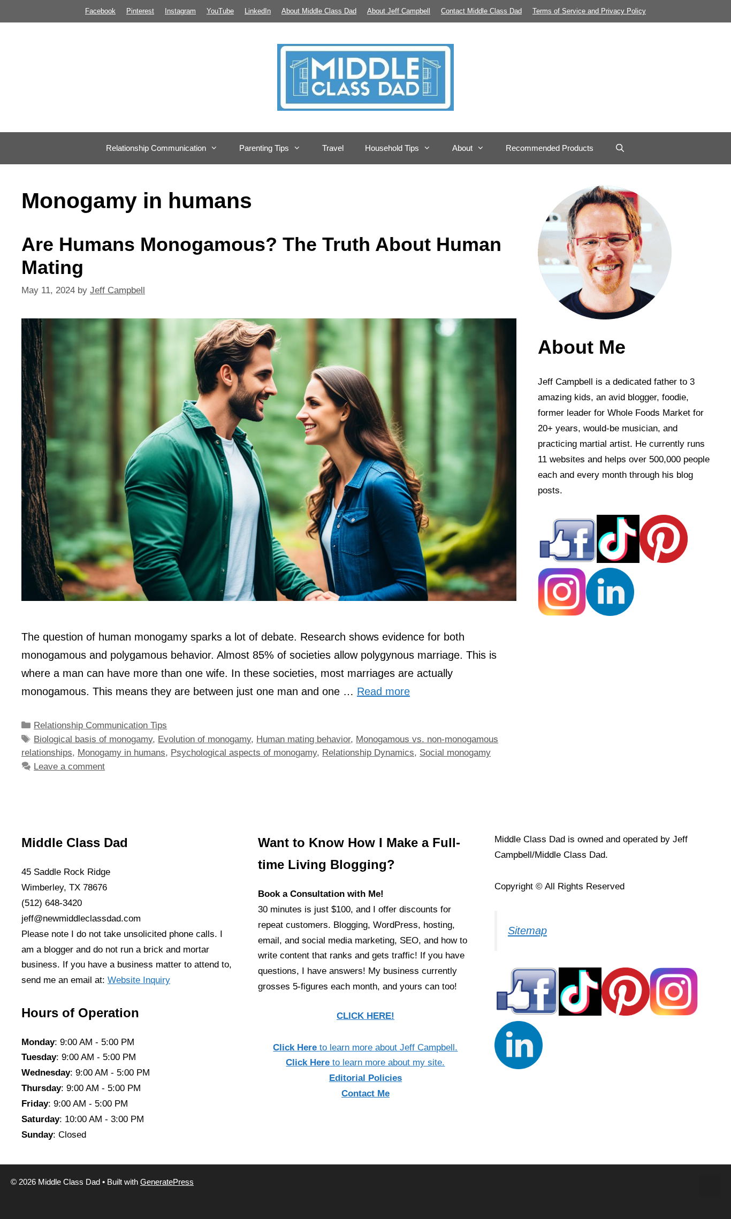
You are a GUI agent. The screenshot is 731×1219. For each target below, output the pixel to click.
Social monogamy (455, 753)
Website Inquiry (139, 980)
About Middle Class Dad (318, 11)
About (462, 148)
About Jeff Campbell (398, 11)
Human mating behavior (303, 739)
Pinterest (140, 11)
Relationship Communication (156, 148)
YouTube (220, 11)
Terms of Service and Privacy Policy (589, 11)
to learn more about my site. (365, 1062)
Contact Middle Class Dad (481, 11)
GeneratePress (167, 1181)
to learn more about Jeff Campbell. (365, 1047)
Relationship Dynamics (368, 753)
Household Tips (392, 148)
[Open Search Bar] (620, 148)
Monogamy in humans (121, 753)
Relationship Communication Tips (100, 725)
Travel (333, 148)
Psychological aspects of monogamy (244, 753)
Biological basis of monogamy (93, 739)
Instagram (180, 11)
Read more (383, 691)
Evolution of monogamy (204, 739)
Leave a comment (69, 766)
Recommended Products (549, 148)
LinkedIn (258, 11)
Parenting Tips (264, 148)
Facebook (100, 11)
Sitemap (527, 930)
